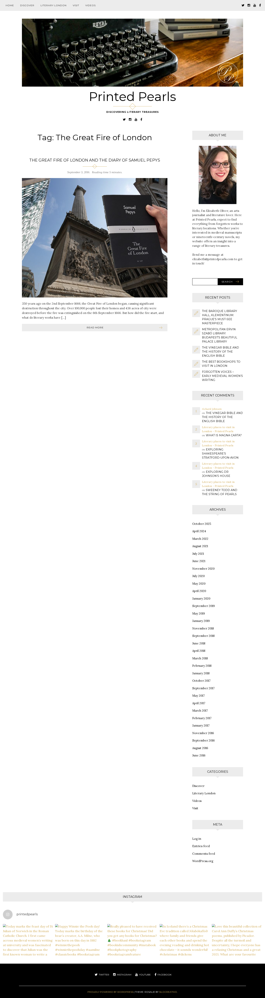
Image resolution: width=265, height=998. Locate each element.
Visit (76, 5)
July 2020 (198, 576)
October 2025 (201, 524)
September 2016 (203, 740)
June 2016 (198, 755)
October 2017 (201, 680)
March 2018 (200, 658)
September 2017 (203, 688)
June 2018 (198, 643)
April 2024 (199, 531)
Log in (196, 839)
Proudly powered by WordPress (110, 991)
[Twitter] (243, 5)
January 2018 (201, 673)
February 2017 (201, 718)
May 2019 (198, 613)
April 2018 (198, 651)
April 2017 (198, 703)
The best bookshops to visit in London (221, 364)
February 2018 (201, 666)
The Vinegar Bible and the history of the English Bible (220, 351)
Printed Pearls (132, 96)
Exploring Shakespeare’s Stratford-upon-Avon (220, 453)
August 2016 (200, 748)
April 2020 (199, 591)
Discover (27, 5)
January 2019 (201, 621)
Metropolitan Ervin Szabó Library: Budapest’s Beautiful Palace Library (219, 335)
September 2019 (203, 606)
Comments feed (203, 853)
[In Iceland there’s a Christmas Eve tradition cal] (185, 949)
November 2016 (203, 733)
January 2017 (201, 725)
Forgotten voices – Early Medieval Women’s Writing (222, 376)
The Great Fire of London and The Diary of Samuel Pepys (94, 160)
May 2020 (198, 583)
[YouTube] (254, 5)
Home (10, 5)
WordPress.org (202, 861)
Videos (90, 5)
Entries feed (201, 846)
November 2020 (203, 568)
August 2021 (200, 546)
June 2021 (198, 561)
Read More (95, 327)
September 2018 (203, 636)
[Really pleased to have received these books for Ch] (132, 949)
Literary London (54, 5)
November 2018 (203, 628)
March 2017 (200, 710)
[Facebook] (260, 5)
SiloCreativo (168, 991)
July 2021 (198, 554)
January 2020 (201, 598)
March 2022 (200, 539)
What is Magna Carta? (224, 435)
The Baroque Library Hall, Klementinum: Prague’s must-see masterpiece (219, 317)
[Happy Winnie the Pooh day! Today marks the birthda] (80, 949)
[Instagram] (248, 5)
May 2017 (198, 695)
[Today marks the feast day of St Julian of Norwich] (28, 949)
